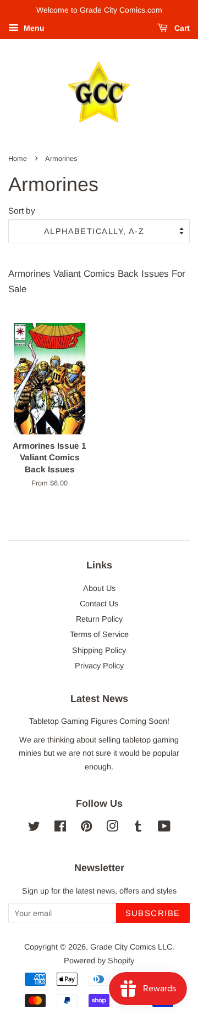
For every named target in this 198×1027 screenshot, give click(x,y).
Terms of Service (99, 634)
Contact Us (99, 603)
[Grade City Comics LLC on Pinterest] (86, 828)
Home (17, 158)
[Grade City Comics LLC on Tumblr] (138, 828)
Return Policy (99, 619)
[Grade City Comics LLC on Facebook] (60, 828)
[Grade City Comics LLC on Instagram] (112, 828)
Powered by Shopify (99, 960)
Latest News (99, 698)
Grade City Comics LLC (131, 946)
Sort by (21, 210)
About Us (99, 588)
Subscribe (153, 913)
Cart (181, 28)
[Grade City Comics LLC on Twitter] (34, 828)
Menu (33, 28)
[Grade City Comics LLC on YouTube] (164, 828)
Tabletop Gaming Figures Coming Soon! (99, 721)
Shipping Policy (99, 650)
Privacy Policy (99, 665)
